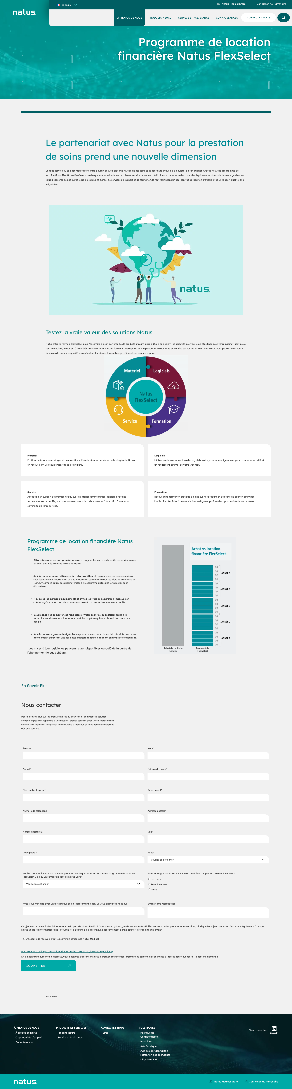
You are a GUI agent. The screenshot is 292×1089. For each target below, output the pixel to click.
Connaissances (24, 1042)
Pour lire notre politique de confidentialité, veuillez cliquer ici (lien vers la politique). (67, 951)
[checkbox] (208, 884)
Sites (105, 1032)
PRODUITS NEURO (160, 17)
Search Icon (283, 17)
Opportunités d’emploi (29, 1037)
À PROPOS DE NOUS (129, 17)
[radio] (208, 879)
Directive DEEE (149, 1059)
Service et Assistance (70, 1037)
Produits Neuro (66, 1032)
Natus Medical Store (233, 3)
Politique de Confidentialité (149, 1034)
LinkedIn (274, 1033)
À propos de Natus (26, 1032)
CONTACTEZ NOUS (258, 17)
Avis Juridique (148, 1046)
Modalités (146, 1041)
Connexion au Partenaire (263, 1081)
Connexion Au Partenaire (271, 3)
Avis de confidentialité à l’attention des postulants (155, 1052)
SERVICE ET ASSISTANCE (193, 17)
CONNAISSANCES (227, 17)
